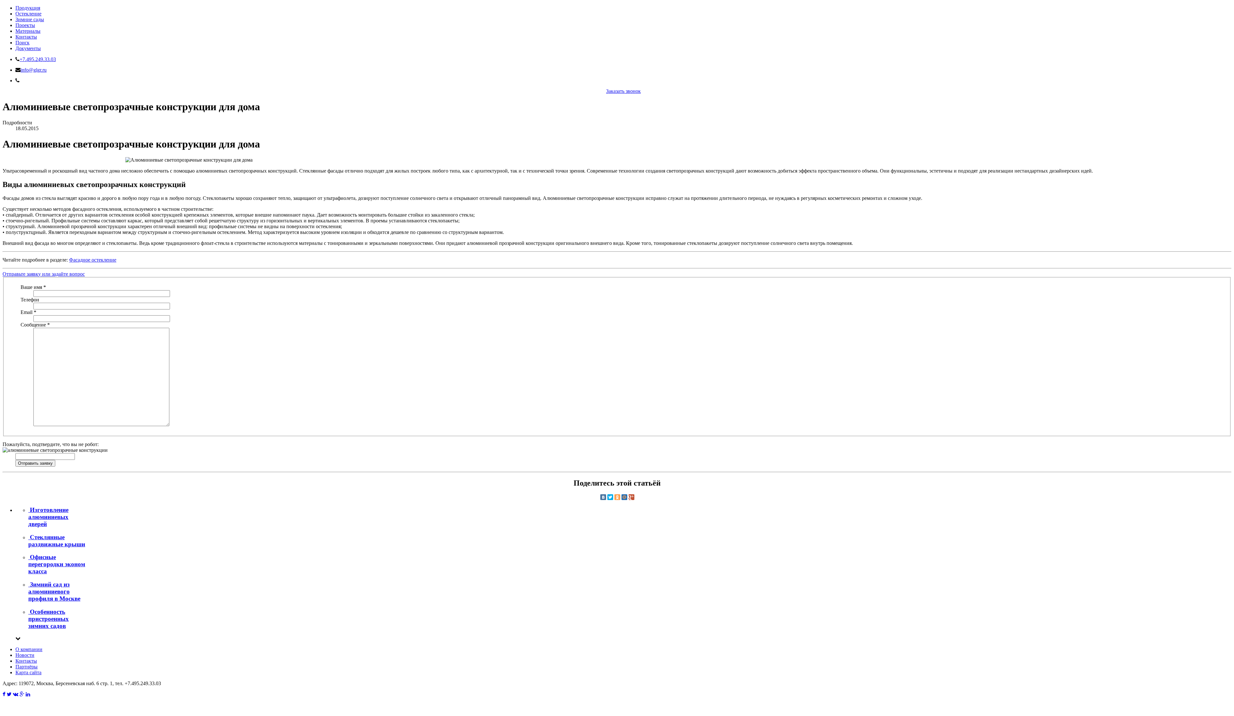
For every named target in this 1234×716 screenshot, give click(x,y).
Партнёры (26, 666)
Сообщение (35, 324)
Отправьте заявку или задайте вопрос (44, 274)
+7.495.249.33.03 (38, 59)
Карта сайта (28, 672)
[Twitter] (610, 497)
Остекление (28, 13)
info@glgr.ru (34, 70)
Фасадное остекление (92, 260)
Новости (24, 655)
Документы (28, 48)
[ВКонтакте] (603, 497)
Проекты (25, 25)
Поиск (22, 42)
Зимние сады (29, 19)
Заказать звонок (623, 91)
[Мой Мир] (624, 497)
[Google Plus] (631, 497)
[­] (4, 694)
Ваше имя (33, 287)
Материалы (27, 31)
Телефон (30, 299)
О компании (28, 649)
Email (28, 312)
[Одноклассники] (617, 497)
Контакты (26, 37)
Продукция (27, 8)
